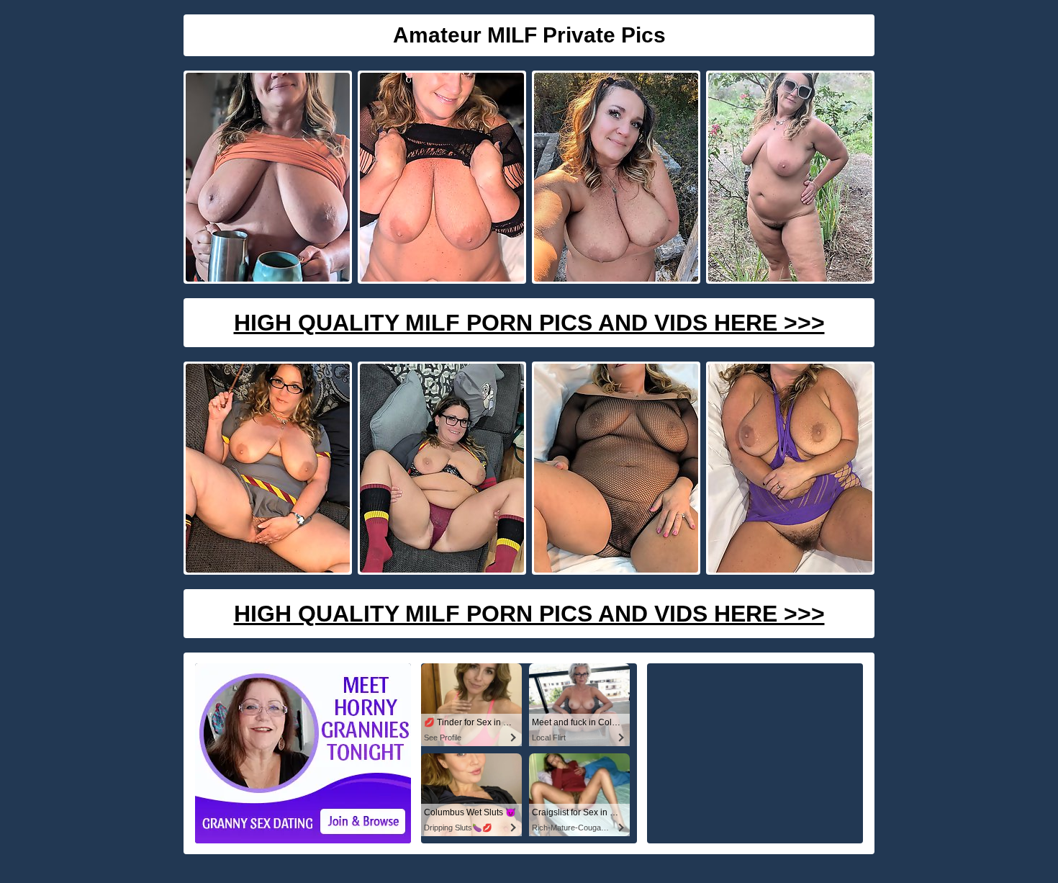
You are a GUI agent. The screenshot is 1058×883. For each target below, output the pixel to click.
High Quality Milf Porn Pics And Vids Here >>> (529, 323)
